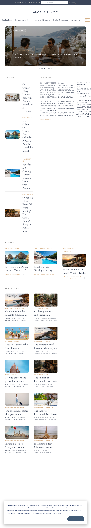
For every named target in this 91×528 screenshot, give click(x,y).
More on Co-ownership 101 (44, 274)
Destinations (7, 20)
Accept (75, 519)
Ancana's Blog (45, 11)
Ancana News (76, 20)
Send (73, 2)
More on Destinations (13, 274)
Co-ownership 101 (22, 20)
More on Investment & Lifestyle (72, 278)
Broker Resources (60, 20)
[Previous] (7, 47)
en (86, 20)
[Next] (83, 47)
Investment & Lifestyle (41, 20)
